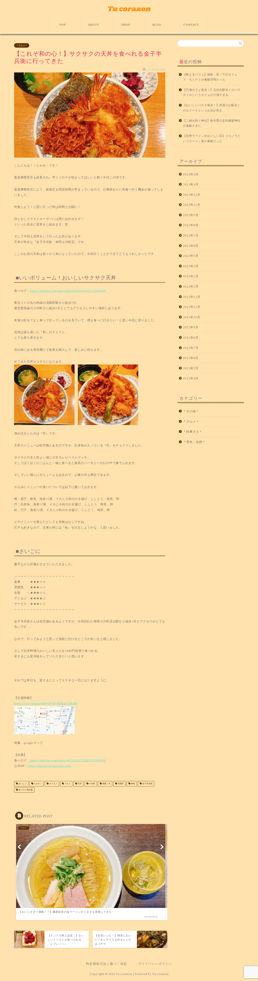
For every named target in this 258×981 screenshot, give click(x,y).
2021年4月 (191, 378)
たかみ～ (37, 784)
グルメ (67, 784)
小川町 (91, 784)
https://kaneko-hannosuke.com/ (50, 765)
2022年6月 (191, 245)
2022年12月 (191, 194)
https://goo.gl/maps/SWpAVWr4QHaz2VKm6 (45, 703)
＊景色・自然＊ (194, 442)
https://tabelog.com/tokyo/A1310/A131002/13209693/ (68, 290)
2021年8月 (191, 337)
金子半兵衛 (147, 784)
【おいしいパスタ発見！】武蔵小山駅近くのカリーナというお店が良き (211, 108)
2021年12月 (191, 296)
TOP (62, 24)
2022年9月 (191, 215)
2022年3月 (191, 266)
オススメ (53, 784)
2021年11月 (191, 307)
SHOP (125, 24)
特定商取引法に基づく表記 (106, 963)
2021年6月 (191, 358)
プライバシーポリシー (155, 963)
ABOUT (93, 24)
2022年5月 (191, 256)
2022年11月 (191, 204)
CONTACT (191, 24)
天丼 (79, 784)
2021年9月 (191, 327)
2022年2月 (191, 276)
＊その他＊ (191, 411)
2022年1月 (191, 286)
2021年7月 (191, 348)
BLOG (156, 24)
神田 (132, 784)
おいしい (22, 784)
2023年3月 (191, 174)
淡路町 (120, 784)
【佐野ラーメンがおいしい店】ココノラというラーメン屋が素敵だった (211, 138)
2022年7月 (191, 235)
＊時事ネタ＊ (192, 431)
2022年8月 (191, 225)
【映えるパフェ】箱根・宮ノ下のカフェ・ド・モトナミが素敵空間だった (211, 77)
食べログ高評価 (25, 790)
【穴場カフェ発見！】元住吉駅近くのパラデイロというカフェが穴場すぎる (211, 92)
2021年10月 (191, 317)
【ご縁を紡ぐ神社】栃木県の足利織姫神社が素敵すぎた (211, 123)
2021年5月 (191, 368)
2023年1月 (191, 184)
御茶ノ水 (106, 784)
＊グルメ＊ (21, 45)
